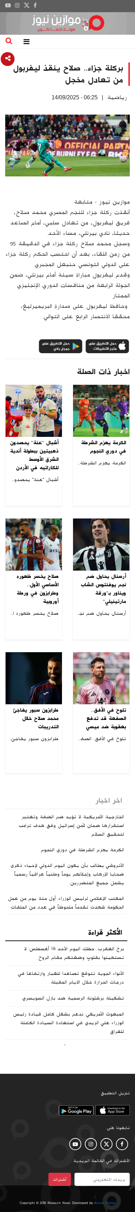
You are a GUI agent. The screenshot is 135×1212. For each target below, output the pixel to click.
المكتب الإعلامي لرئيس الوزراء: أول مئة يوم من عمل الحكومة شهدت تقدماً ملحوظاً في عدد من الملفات (66, 903)
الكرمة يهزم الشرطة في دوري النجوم (82, 849)
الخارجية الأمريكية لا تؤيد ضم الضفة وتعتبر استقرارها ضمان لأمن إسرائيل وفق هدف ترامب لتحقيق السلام (71, 825)
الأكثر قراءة (105, 932)
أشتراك (59, 1179)
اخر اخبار (109, 800)
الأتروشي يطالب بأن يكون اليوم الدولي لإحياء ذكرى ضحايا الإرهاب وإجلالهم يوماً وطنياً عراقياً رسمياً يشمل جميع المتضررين (67, 874)
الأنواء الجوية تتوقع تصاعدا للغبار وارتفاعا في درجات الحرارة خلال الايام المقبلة (71, 978)
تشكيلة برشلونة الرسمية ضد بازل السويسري (73, 998)
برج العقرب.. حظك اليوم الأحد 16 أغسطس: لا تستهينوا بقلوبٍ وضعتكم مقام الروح (74, 953)
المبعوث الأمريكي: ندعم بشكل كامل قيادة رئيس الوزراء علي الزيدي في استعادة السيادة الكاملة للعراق (68, 1023)
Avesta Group (104, 1203)
